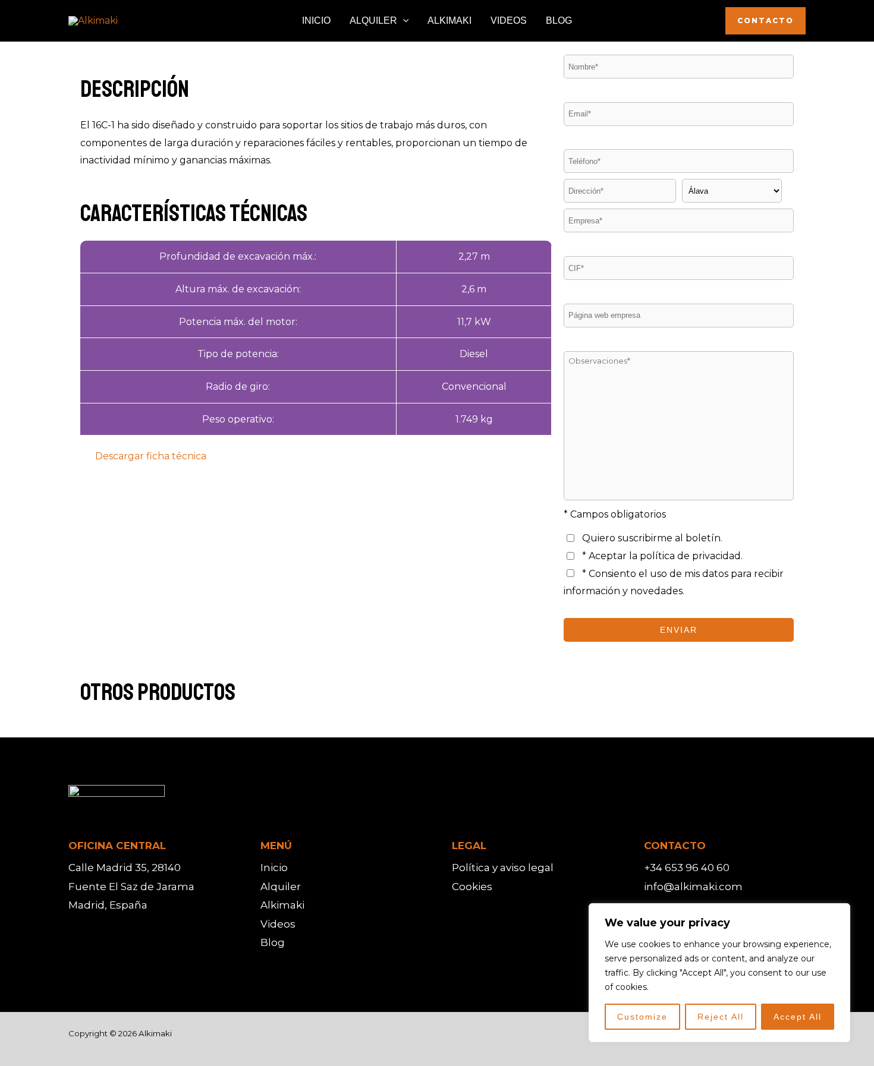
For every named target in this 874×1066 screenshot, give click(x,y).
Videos (277, 924)
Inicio (274, 867)
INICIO (316, 20)
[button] (403, 21)
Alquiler (280, 886)
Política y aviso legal (503, 867)
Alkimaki (282, 905)
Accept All (798, 1016)
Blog (272, 942)
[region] (719, 972)
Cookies (472, 886)
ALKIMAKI (449, 20)
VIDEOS (509, 20)
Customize (642, 1016)
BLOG (559, 20)
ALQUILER (373, 20)
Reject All (720, 1016)
